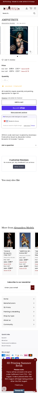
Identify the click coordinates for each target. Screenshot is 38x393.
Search (4, 338)
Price (4, 65)
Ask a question (8, 145)
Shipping (4, 98)
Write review (18, 167)
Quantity (5, 76)
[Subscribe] (32, 287)
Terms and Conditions (9, 343)
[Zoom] (30, 51)
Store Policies (6, 346)
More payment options (19, 112)
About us (5, 340)
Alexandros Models (8, 23)
